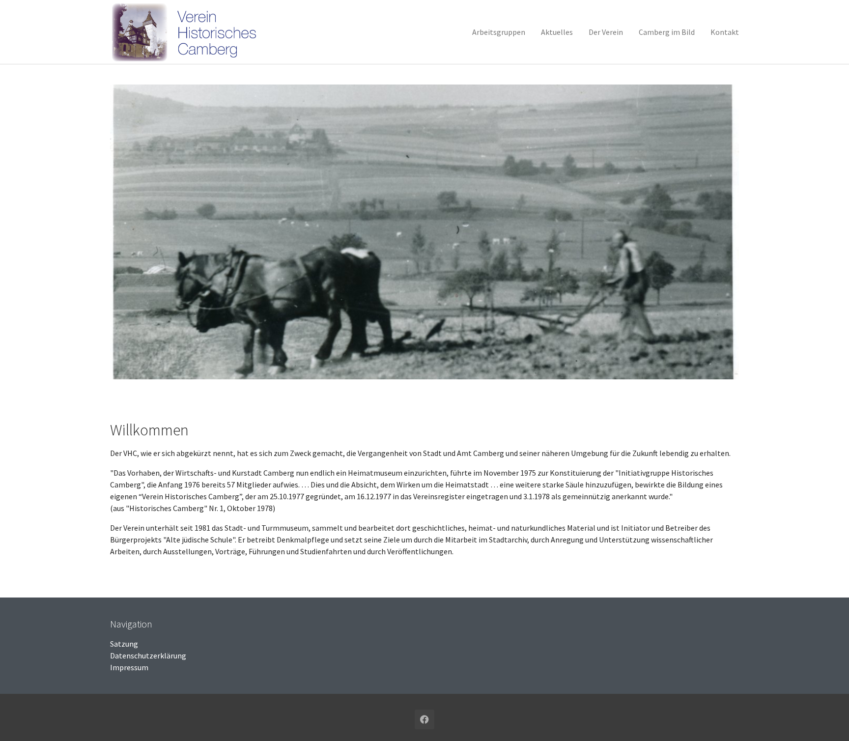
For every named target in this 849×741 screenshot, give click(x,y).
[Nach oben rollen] (827, 719)
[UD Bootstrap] (187, 32)
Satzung (124, 644)
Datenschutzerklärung (148, 655)
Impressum (129, 667)
